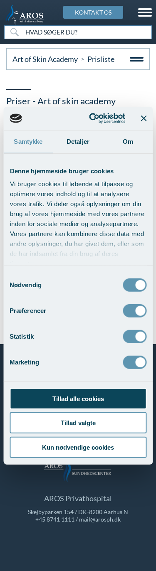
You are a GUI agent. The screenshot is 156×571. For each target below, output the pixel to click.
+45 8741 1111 (54, 519)
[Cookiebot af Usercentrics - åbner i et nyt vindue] (93, 118)
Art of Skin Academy (45, 59)
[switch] (134, 309)
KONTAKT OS (93, 12)
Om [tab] (128, 141)
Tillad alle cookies (78, 398)
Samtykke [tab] (28, 141)
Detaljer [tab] (78, 141)
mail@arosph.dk (100, 519)
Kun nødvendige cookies (78, 446)
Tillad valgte (78, 422)
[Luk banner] (143, 118)
